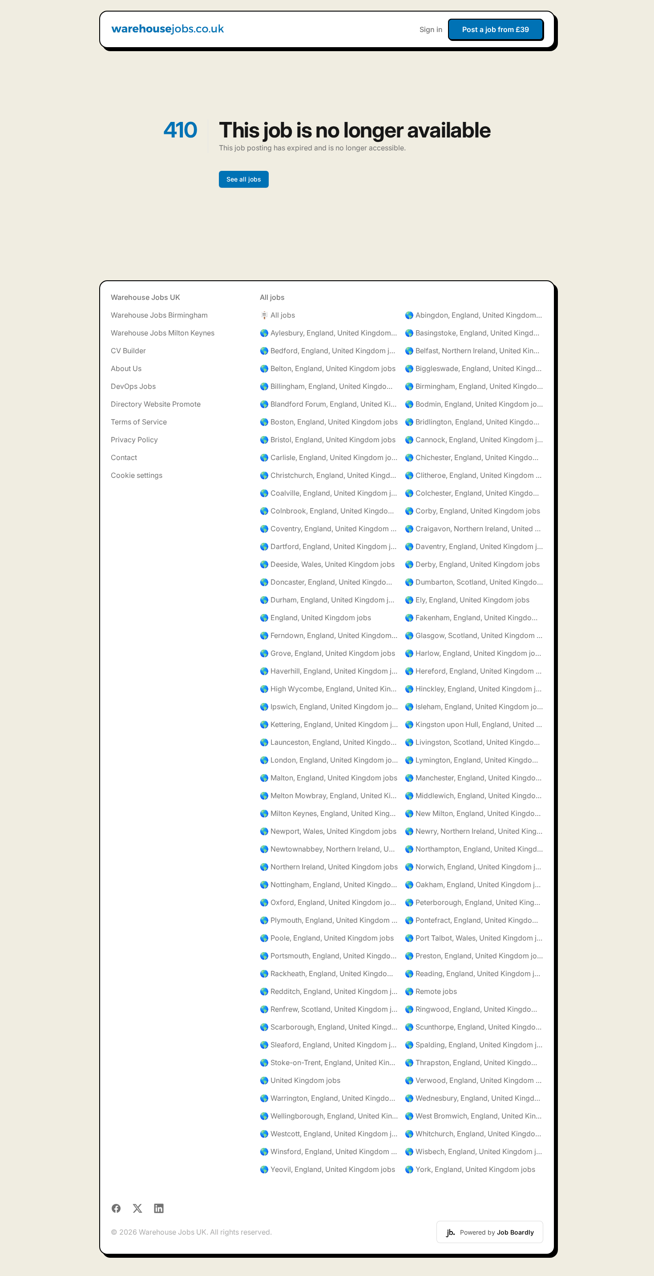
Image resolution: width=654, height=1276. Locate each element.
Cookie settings (136, 475)
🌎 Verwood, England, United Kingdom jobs (474, 1080)
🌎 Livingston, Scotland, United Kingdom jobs (474, 742)
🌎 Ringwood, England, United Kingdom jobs (474, 1009)
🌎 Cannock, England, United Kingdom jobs (474, 439)
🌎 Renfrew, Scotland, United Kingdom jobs (329, 1009)
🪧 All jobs (277, 315)
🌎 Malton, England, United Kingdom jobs (328, 777)
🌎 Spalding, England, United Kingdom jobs (474, 1044)
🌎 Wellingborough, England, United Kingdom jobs (329, 1115)
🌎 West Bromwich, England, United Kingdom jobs (474, 1115)
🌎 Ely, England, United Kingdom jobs (467, 599)
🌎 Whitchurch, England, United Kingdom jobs (474, 1133)
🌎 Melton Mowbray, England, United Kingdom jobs (329, 795)
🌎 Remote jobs (431, 991)
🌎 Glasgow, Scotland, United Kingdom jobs (474, 635)
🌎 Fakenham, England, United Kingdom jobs (474, 617)
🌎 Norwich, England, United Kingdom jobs (474, 866)
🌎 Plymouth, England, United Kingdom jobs (329, 920)
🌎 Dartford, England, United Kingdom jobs (329, 546)
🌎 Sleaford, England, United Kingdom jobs (329, 1044)
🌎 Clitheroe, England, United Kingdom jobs (474, 475)
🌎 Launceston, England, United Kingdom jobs (329, 742)
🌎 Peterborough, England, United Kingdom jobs (474, 902)
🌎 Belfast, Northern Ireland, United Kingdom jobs (474, 350)
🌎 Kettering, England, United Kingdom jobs (329, 724)
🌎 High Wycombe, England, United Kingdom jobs (329, 688)
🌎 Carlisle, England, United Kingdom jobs (329, 457)
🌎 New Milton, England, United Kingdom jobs (474, 813)
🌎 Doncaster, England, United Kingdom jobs (329, 581)
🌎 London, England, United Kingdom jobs (329, 759)
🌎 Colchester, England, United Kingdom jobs (474, 493)
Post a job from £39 (495, 29)
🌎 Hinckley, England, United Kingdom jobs (474, 688)
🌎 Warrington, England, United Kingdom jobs (329, 1098)
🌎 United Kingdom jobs (300, 1080)
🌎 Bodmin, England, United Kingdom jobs (474, 404)
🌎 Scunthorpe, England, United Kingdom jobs (474, 1026)
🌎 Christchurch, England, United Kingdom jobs (329, 475)
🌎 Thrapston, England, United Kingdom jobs (474, 1062)
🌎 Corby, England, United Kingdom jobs (472, 510)
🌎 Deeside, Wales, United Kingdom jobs (327, 564)
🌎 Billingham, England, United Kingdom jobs (329, 386)
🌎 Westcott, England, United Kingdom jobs (329, 1133)
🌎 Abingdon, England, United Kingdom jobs (474, 315)
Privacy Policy (134, 439)
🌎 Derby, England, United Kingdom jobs (472, 564)
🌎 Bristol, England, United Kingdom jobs (328, 439)
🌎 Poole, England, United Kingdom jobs (327, 937)
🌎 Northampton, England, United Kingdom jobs (474, 848)
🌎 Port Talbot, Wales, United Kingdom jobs (474, 937)
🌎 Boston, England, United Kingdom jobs (329, 421)
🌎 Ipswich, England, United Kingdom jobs (329, 706)
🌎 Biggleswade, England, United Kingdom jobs (474, 368)
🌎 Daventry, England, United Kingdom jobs (474, 546)
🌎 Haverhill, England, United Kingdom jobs (329, 670)
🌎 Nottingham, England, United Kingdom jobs (329, 884)
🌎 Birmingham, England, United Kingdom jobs (474, 386)
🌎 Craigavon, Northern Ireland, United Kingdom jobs (474, 528)
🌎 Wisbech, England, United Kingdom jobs (474, 1151)
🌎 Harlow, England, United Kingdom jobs (474, 653)
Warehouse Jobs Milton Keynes (162, 332)
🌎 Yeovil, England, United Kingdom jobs (327, 1169)
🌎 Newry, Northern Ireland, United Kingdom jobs (474, 831)
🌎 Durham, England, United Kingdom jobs (329, 599)
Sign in (431, 29)
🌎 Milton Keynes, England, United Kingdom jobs (329, 813)
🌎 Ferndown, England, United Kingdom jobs (329, 635)
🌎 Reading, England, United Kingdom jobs (474, 973)
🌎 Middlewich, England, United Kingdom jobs (474, 795)
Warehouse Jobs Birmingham (159, 315)
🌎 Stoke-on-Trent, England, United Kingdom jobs (329, 1062)
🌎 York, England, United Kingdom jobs (470, 1169)
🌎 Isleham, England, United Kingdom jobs (474, 706)
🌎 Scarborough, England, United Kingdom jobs (329, 1026)
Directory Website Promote (156, 404)
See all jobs (243, 179)
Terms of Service (139, 421)
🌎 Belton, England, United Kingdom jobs (328, 368)
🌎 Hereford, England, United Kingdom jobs (474, 670)
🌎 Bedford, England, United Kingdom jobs (329, 350)
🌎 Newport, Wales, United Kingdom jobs (328, 831)
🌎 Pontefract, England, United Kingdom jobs (474, 920)
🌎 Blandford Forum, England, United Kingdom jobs (329, 404)
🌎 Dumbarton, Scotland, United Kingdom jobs (474, 581)
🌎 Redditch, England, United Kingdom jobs (329, 991)
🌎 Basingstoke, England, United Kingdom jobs (474, 332)
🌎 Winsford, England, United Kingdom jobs (329, 1151)
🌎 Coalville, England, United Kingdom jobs (329, 493)
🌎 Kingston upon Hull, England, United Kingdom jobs (474, 724)
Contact (124, 457)
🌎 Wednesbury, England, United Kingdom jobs (474, 1098)
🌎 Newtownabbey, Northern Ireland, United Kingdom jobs (329, 848)
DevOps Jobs (133, 386)
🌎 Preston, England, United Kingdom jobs (474, 955)
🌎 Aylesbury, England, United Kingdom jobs (329, 332)
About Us (126, 368)
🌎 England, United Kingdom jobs (315, 617)
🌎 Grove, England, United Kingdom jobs (327, 653)
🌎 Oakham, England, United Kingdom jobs (474, 884)
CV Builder (128, 350)
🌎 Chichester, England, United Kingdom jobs (474, 457)
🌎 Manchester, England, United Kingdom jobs (474, 777)
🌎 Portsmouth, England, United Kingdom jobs (329, 955)
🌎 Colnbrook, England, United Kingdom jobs (329, 510)
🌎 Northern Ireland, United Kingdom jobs (329, 866)
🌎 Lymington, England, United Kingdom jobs (474, 759)
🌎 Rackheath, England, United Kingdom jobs (329, 973)
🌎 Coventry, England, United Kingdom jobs (329, 528)
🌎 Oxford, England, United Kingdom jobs (329, 902)
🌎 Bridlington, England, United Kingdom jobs (474, 421)
